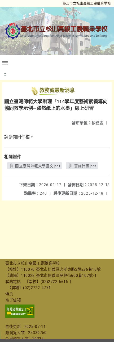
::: (5, 74)
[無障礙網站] (19, 316)
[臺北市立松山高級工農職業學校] (57, 31)
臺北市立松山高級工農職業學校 (87, 3)
